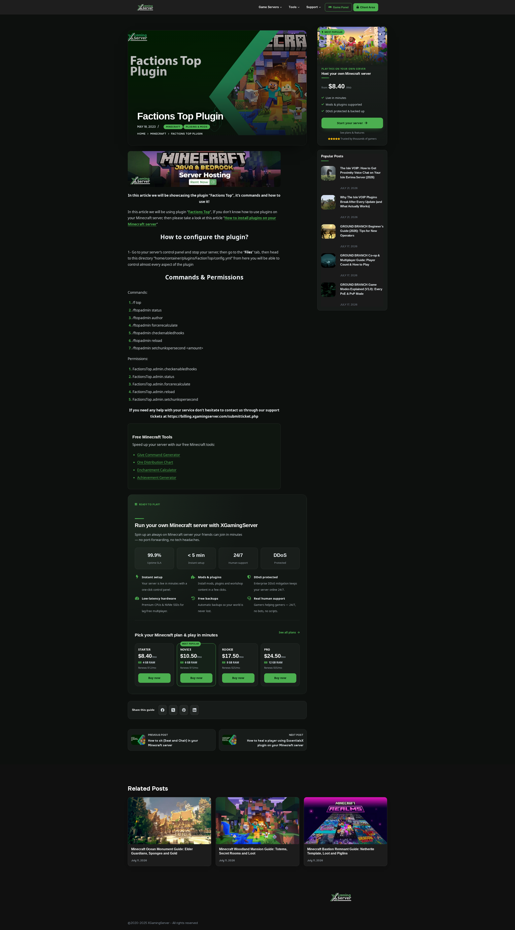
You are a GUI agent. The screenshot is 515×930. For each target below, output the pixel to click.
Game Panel (341, 7)
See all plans (287, 632)
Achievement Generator (156, 477)
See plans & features (352, 132)
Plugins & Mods (197, 126)
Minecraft (173, 126)
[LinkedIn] (194, 710)
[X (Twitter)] (173, 710)
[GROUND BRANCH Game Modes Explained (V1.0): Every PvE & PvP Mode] (328, 289)
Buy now (154, 678)
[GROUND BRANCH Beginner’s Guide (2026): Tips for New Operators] (328, 231)
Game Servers (269, 7)
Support (312, 7)
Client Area (367, 7)
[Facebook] (162, 710)
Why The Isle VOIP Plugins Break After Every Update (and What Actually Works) (361, 201)
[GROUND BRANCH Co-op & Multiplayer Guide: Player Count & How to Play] (328, 260)
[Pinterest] (184, 710)
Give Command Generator (158, 455)
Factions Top (199, 212)
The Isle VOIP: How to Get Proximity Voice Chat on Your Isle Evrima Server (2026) (360, 172)
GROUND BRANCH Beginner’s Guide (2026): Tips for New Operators (361, 231)
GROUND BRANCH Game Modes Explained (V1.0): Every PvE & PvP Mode (361, 289)
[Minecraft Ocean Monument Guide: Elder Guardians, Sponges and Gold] (169, 820)
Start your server (350, 123)
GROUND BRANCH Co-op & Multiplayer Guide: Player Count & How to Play (360, 260)
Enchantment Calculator (156, 470)
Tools (293, 7)
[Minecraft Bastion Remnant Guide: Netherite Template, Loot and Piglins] (345, 820)
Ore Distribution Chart (155, 462)
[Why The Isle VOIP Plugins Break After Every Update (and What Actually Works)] (328, 202)
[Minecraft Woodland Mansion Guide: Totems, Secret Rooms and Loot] (257, 820)
